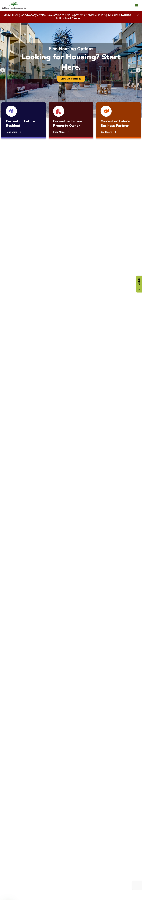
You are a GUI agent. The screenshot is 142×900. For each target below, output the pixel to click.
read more (11, 132)
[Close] (137, 15)
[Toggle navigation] (136, 6)
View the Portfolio (71, 78)
